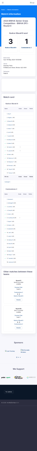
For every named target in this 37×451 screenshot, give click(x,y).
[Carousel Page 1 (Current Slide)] (16, 357)
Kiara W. (10, 243)
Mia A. (10, 154)
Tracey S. (10, 173)
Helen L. (10, 225)
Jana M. (10, 136)
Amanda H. (10, 199)
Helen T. (10, 128)
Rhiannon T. (11, 162)
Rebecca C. (11, 158)
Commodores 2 (26, 47)
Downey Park (18, 287)
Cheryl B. (10, 210)
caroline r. (10, 206)
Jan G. (10, 232)
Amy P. (9, 113)
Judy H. (10, 236)
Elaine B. (10, 121)
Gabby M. (10, 125)
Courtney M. (11, 217)
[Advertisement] (18, 428)
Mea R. (10, 251)
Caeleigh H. (7, 182)
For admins (9, 392)
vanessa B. (11, 262)
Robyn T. (10, 254)
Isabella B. (10, 228)
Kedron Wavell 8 (10, 47)
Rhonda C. (11, 165)
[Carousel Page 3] (20, 357)
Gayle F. (10, 221)
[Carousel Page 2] (18, 357)
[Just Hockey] (10, 351)
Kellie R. (10, 143)
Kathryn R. (11, 240)
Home (3, 9)
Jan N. (9, 132)
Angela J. (10, 117)
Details (18, 300)
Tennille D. (11, 258)
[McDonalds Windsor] (27, 351)
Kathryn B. (10, 139)
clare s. (10, 214)
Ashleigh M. (11, 203)
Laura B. (10, 150)
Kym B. (10, 247)
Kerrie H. (10, 147)
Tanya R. (10, 169)
